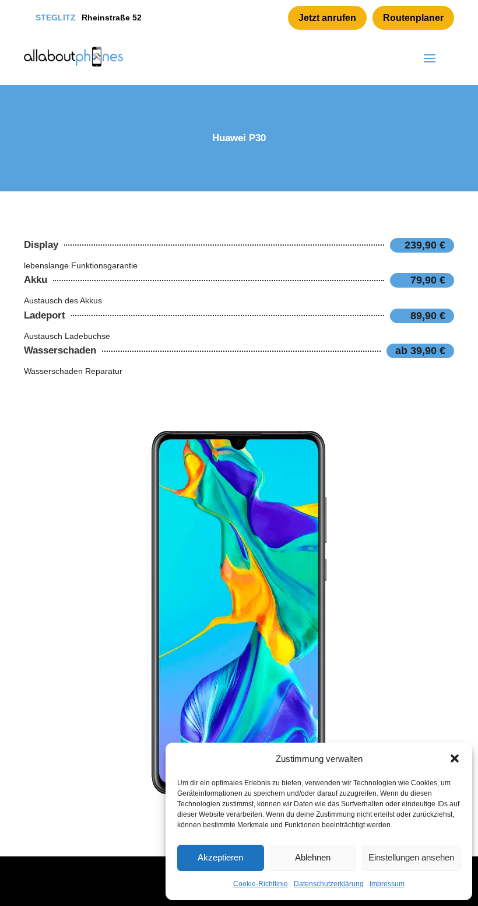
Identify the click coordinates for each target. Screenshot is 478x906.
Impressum (387, 884)
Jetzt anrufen (327, 18)
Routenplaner (413, 18)
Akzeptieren (220, 857)
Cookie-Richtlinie (260, 884)
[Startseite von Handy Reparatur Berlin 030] (73, 57)
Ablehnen (313, 857)
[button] (455, 758)
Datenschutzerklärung (329, 884)
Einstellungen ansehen (411, 857)
